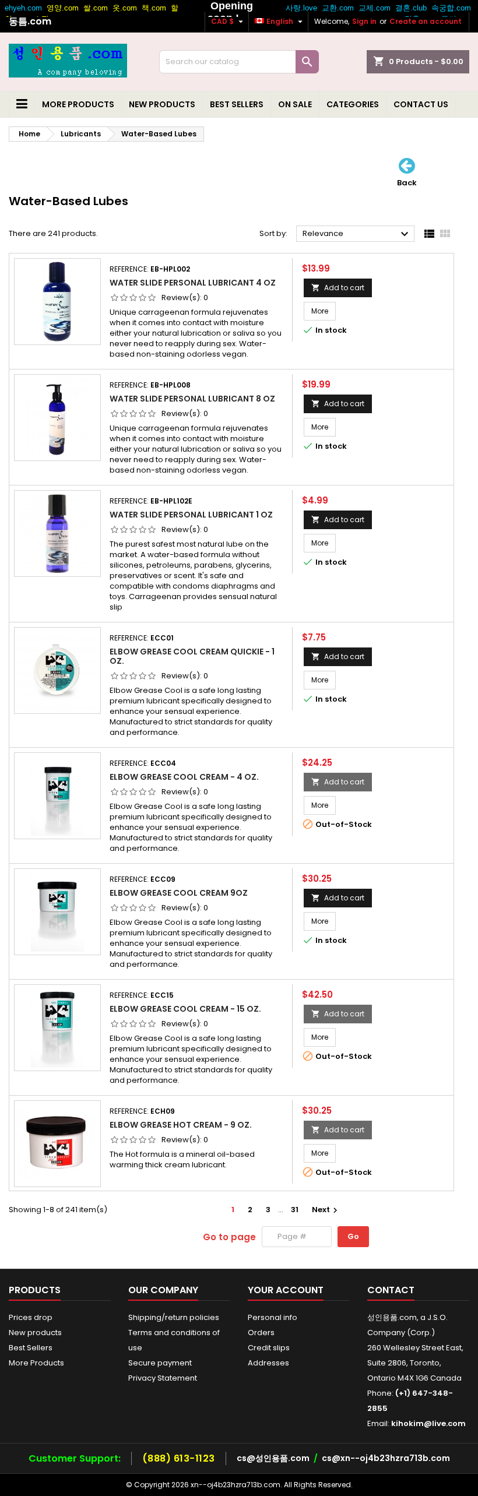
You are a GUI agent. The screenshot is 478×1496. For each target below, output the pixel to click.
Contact (390, 1290)
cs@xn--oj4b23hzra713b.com (386, 1458)
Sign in (364, 21)
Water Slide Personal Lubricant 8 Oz (192, 398)
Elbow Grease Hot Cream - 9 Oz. (181, 1125)
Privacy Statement (162, 1378)
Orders (261, 1332)
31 (294, 1209)
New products (162, 104)
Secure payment (160, 1362)
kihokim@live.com (428, 1423)
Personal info (272, 1317)
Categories (352, 104)
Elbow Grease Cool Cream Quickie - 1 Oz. (192, 656)
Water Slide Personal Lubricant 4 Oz (193, 282)
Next (326, 1209)
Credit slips (269, 1347)
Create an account (425, 21)
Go (353, 1236)
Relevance (357, 234)
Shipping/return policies (173, 1317)
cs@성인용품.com (273, 1458)
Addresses (268, 1362)
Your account (286, 1290)
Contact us (420, 104)
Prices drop (30, 1317)
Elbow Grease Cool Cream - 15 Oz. (185, 1009)
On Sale (295, 104)
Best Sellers (236, 104)
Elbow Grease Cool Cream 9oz (179, 893)
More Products (78, 104)
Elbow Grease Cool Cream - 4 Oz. (184, 777)
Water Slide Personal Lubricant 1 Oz (191, 514)
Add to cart (337, 288)
